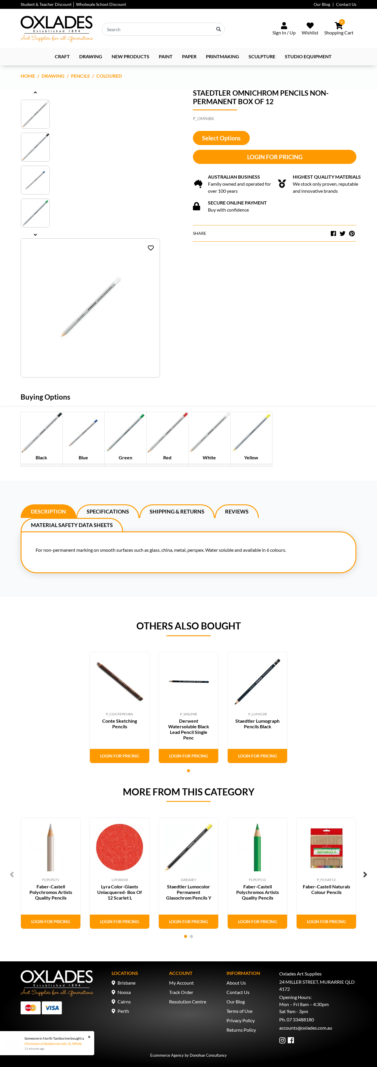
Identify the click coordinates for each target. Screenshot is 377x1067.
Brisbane (126, 982)
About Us (236, 982)
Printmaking (222, 56)
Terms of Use (239, 1011)
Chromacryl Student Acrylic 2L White (53, 1043)
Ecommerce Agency (167, 1055)
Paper (189, 56)
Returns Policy (241, 1030)
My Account (181, 982)
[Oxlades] (57, 29)
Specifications (108, 511)
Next (365, 874)
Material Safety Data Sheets (72, 525)
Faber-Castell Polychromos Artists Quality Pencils (50, 892)
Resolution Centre (187, 1001)
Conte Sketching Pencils (119, 723)
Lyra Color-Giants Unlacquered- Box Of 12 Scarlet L (119, 892)
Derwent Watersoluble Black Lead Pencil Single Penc (188, 729)
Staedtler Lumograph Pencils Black (257, 723)
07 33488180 (300, 1019)
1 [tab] (188, 770)
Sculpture (262, 56)
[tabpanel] (119, 707)
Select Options (221, 138)
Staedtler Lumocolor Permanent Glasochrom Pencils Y (188, 892)
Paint (166, 56)
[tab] (48, 511)
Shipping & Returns (177, 511)
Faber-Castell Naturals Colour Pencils (326, 889)
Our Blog (322, 4)
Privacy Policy (240, 1020)
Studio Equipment (308, 56)
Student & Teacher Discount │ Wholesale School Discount (73, 4)
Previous (12, 874)
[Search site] (218, 29)
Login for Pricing (274, 156)
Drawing (90, 56)
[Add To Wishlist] (151, 248)
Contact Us (346, 4)
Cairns (124, 1001)
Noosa (124, 992)
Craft (62, 56)
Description (48, 511)
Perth (123, 1011)
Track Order (181, 992)
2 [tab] (191, 936)
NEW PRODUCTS (130, 56)
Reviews (237, 511)
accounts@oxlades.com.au (305, 1028)
